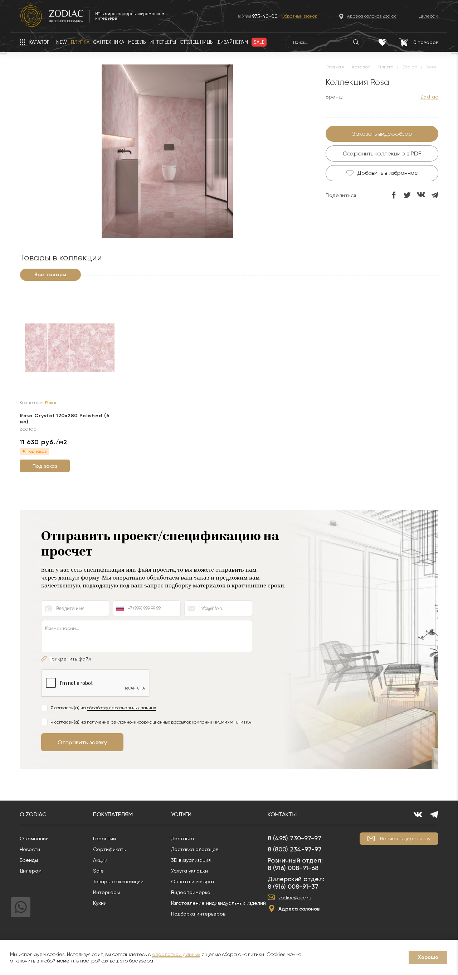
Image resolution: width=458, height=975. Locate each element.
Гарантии (104, 838)
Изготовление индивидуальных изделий (218, 903)
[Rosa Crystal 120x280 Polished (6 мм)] (69, 348)
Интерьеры (106, 892)
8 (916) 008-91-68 (293, 867)
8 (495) (258, 16)
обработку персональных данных (121, 707)
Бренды (29, 860)
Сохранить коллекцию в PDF (382, 153)
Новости (30, 849)
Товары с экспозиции (118, 881)
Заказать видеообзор (382, 133)
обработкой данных (176, 954)
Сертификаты (110, 849)
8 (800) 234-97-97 (295, 849)
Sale (98, 871)
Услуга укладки (189, 871)
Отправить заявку (82, 742)
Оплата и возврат (193, 881)
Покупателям (113, 814)
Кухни (100, 903)
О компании (34, 838)
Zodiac (429, 97)
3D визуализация (191, 860)
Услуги (181, 814)
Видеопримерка (190, 892)
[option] (167, 152)
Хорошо (428, 957)
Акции (100, 860)
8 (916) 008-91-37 (293, 886)
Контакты (282, 814)
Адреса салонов (299, 909)
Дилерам (31, 871)
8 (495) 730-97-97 (294, 838)
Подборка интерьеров (198, 914)
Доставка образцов (194, 849)
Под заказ (45, 466)
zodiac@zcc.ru (294, 897)
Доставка (182, 838)
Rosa (51, 402)
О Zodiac (33, 814)
